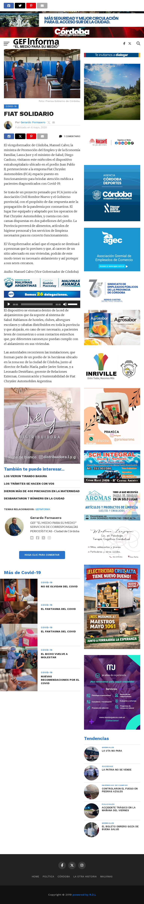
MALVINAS (106, 876)
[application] (42, 304)
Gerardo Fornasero (33, 122)
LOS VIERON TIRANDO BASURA (25, 476)
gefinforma (42, 509)
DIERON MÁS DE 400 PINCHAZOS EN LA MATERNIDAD (42, 491)
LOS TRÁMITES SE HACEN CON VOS (29, 483)
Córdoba (64, 876)
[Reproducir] (9, 304)
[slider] (73, 304)
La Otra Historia (85, 876)
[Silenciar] (65, 304)
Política (48, 876)
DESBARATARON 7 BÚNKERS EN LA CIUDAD (34, 498)
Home (35, 876)
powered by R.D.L (84, 894)
